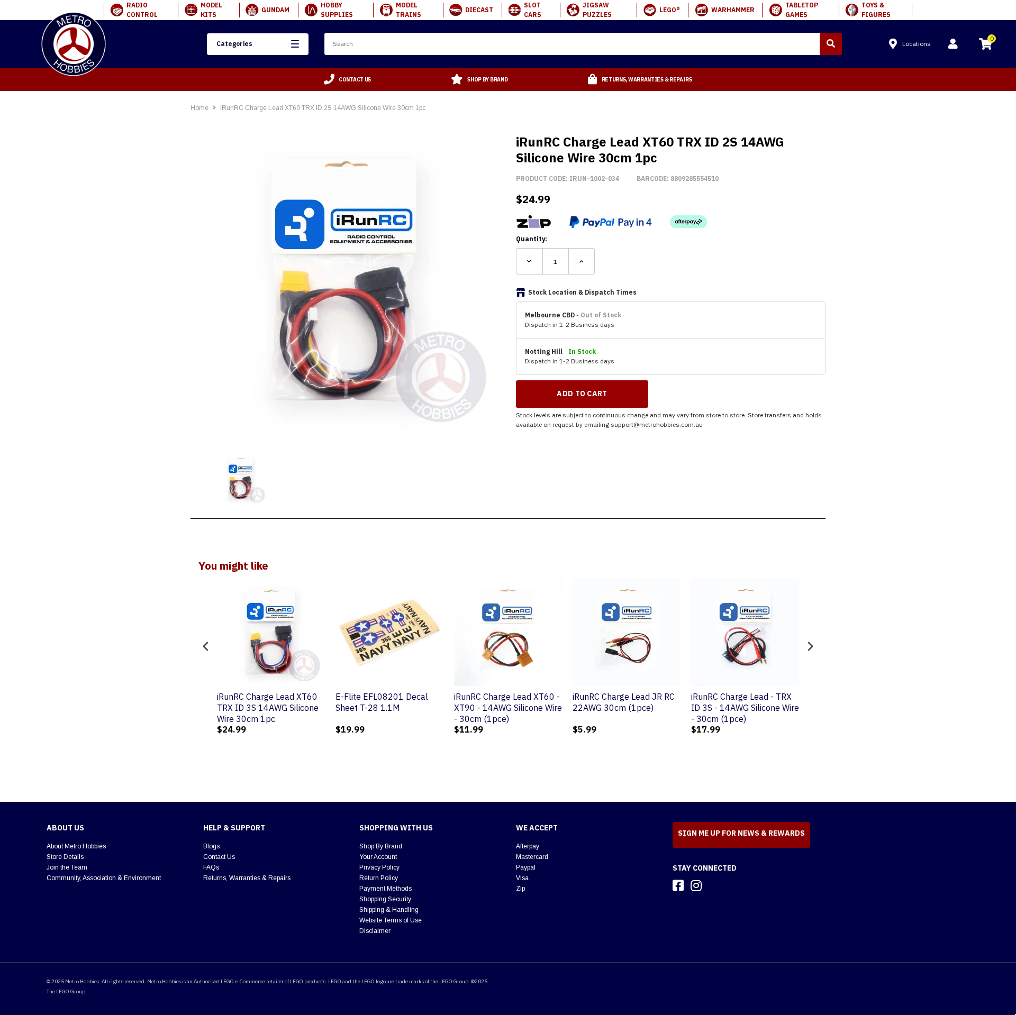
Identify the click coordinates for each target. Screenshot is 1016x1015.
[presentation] (205, 647)
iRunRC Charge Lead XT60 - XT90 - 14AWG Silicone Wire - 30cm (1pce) (508, 707)
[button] (257, 44)
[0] (985, 45)
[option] (347, 79)
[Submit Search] (831, 44)
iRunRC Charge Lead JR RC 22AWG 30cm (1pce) (624, 702)
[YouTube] (715, 885)
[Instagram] (696, 885)
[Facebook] (678, 885)
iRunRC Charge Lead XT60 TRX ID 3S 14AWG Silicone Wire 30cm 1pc (268, 707)
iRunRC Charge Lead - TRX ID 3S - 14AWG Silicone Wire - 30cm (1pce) (745, 707)
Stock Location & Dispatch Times (582, 292)
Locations (916, 44)
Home (199, 108)
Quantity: (531, 239)
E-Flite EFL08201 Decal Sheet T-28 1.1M (381, 702)
